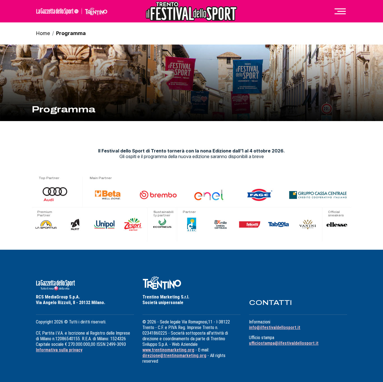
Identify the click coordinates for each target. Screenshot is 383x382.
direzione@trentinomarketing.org (174, 355)
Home (43, 33)
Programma (71, 33)
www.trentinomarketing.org (168, 350)
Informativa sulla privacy (59, 350)
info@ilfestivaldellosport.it (274, 327)
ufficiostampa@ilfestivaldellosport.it (284, 343)
